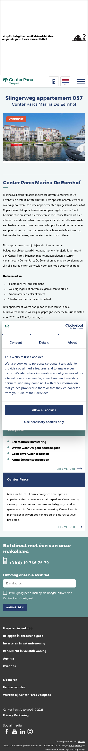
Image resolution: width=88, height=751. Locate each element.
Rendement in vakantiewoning (24, 650)
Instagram (30, 731)
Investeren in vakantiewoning (24, 643)
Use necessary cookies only (44, 422)
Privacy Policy (75, 745)
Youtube (14, 731)
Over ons (9, 666)
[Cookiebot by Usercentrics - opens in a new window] (65, 326)
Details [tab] (44, 342)
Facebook (6, 731)
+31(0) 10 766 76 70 (29, 562)
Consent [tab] (16, 342)
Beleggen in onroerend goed (23, 635)
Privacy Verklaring (16, 715)
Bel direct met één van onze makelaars (37, 548)
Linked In (22, 731)
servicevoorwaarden (55, 750)
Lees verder (66, 468)
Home (18, 81)
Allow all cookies (44, 410)
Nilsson (81, 741)
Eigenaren (10, 679)
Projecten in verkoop (17, 628)
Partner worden (14, 687)
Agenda (8, 658)
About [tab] (72, 342)
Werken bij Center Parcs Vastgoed (27, 694)
